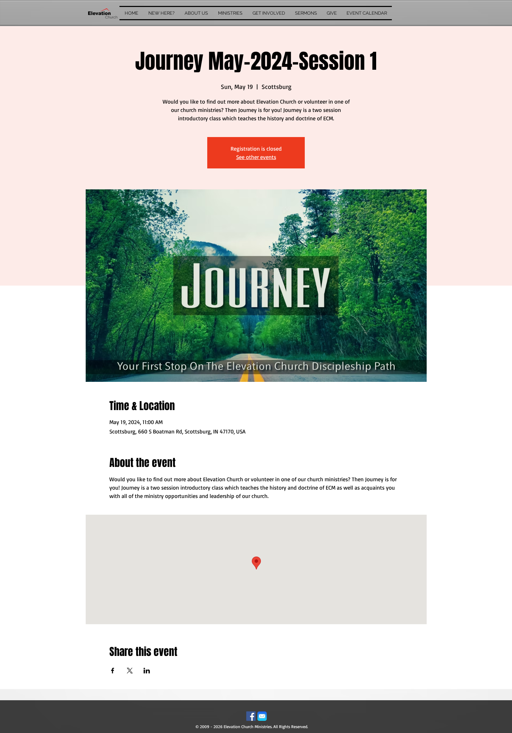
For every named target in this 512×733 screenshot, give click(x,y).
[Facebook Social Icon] (251, 716)
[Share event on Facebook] (112, 670)
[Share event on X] (129, 670)
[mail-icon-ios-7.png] (262, 716)
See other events (256, 156)
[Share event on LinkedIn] (146, 670)
